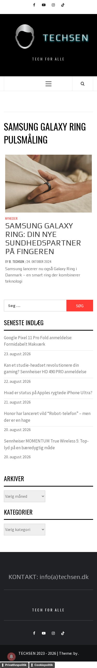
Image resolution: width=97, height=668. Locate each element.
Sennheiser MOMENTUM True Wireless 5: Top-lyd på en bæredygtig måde (46, 444)
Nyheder (11, 218)
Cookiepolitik (43, 665)
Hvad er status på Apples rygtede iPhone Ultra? (48, 393)
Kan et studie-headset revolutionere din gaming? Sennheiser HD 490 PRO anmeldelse (45, 368)
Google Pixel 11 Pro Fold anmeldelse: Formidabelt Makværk (38, 341)
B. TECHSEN (17, 261)
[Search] (83, 83)
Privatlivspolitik (15, 665)
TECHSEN (66, 37)
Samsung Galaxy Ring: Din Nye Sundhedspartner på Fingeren (43, 238)
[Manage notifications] (11, 656)
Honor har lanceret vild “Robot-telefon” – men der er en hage (47, 417)
